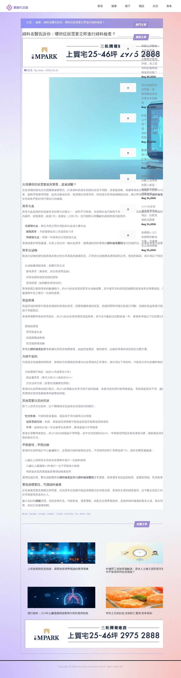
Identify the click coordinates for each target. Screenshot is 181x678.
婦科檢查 (33, 514)
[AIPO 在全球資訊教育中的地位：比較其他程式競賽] (128, 209)
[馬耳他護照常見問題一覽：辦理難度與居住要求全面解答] (128, 87)
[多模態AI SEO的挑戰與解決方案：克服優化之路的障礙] (128, 234)
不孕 (76, 514)
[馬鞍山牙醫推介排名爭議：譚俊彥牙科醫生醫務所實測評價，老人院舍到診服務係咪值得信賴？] (128, 48)
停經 (88, 514)
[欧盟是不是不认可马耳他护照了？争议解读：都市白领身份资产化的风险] (128, 117)
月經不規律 (68, 514)
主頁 (29, 22)
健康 (114, 6)
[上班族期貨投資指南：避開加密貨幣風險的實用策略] (61, 552)
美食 (169, 6)
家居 (100, 6)
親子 (127, 6)
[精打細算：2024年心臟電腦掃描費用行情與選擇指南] (61, 597)
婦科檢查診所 (38, 349)
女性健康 (41, 514)
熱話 (141, 6)
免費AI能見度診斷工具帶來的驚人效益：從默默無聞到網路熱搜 (149, 184)
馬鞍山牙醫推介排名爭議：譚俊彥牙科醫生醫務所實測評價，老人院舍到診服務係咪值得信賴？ (149, 59)
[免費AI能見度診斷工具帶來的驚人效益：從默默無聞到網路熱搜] (128, 178)
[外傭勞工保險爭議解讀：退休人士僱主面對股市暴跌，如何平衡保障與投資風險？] (140, 552)
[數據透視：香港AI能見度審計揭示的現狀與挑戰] (128, 152)
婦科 (26, 514)
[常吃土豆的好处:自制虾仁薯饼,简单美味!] (140, 597)
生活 (155, 6)
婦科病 (82, 514)
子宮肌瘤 (59, 514)
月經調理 (50, 514)
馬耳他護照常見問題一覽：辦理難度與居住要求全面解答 (149, 93)
